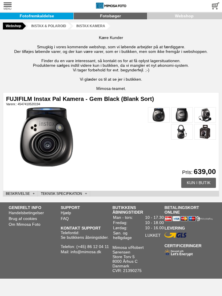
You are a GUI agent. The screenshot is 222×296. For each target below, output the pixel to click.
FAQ (65, 218)
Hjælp (66, 212)
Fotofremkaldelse (37, 16)
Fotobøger (110, 16)
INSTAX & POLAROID (48, 26)
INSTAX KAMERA (90, 26)
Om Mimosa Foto (24, 224)
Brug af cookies (23, 218)
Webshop (184, 16)
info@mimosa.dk (86, 251)
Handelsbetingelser (26, 212)
